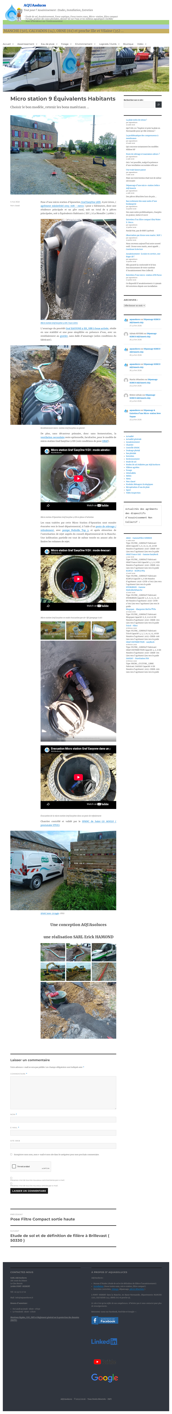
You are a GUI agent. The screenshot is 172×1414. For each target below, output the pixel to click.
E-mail (14, 1127)
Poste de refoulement (78, 633)
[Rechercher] (158, 104)
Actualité (130, 436)
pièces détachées (137, 1289)
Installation (98, 1286)
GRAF (105, 441)
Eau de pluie (47, 44)
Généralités (131, 473)
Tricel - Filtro (132, 626)
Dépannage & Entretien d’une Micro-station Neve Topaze (145, 413)
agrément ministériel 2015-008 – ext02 (62, 205)
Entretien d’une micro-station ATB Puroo (144, 275)
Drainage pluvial (133, 450)
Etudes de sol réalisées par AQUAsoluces (143, 464)
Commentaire (18, 1074)
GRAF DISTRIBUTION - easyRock (140, 642)
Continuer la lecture (134, 249)
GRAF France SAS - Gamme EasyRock (142, 554)
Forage (65, 44)
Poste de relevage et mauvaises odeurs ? (143, 154)
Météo (128, 476)
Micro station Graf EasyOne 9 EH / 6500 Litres (59, 323)
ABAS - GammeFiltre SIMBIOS (139, 538)
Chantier (129, 445)
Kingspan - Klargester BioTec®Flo (141, 609)
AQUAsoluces (35, 5)
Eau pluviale (131, 453)
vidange (115, 1289)
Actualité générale (133, 439)
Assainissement (25, 44)
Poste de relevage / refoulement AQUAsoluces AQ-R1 (78, 738)
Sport (128, 490)
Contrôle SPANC (133, 448)
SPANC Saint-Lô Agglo (50, 913)
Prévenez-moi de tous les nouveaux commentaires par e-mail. (37, 1180)
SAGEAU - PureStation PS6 (137, 658)
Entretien (130, 456)
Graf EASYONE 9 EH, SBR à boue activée (87, 328)
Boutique (128, 44)
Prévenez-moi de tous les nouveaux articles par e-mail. (34, 1186)
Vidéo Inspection (133, 493)
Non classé (15, 205)
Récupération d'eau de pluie (138, 487)
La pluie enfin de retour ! (136, 120)
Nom (13, 1114)
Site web (15, 1141)
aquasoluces (135, 319)
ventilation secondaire (52, 437)
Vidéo (140, 44)
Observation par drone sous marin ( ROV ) (144, 235)
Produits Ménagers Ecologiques (139, 484)
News (128, 479)
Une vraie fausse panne (136, 170)
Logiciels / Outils (108, 44)
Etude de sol (131, 462)
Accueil (7, 44)
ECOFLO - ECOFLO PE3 (135, 571)
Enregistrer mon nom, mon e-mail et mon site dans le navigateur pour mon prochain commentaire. (56, 1154)
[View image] (78, 269)
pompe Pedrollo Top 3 (75, 530)
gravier (64, 336)
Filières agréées (132, 467)
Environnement (83, 44)
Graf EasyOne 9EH (90, 202)
